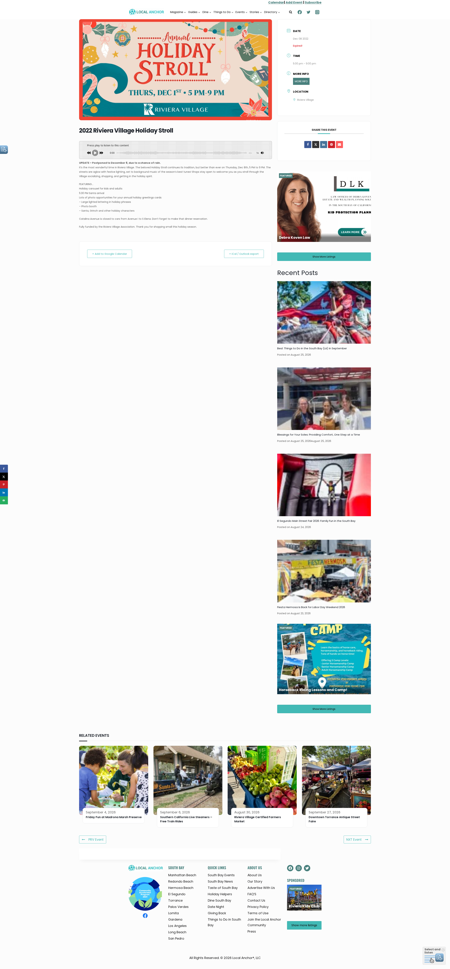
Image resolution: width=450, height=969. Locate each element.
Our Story (255, 881)
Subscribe (313, 2)
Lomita (173, 913)
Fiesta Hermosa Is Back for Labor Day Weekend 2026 (311, 607)
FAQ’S (252, 894)
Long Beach (177, 932)
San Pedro (176, 938)
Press (252, 931)
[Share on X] (4, 477)
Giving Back (217, 913)
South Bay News (220, 881)
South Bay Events (221, 875)
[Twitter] (308, 12)
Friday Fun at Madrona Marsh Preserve (114, 817)
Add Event (294, 2)
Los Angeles (177, 926)
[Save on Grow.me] (4, 508)
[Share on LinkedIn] (4, 492)
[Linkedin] (323, 144)
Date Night (216, 907)
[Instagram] (317, 12)
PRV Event (96, 839)
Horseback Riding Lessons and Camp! (313, 689)
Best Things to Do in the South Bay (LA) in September (312, 348)
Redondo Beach (180, 881)
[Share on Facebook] (307, 144)
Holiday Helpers (220, 894)
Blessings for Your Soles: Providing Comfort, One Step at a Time (318, 434)
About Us (255, 875)
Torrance (175, 900)
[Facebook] (299, 12)
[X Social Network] (315, 144)
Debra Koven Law (294, 237)
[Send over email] (4, 500)
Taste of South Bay (223, 888)
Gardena (175, 919)
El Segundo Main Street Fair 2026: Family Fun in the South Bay (316, 521)
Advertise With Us (261, 888)
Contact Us (256, 900)
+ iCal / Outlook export (244, 254)
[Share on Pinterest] (331, 144)
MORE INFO (301, 81)
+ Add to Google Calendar (109, 254)
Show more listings (324, 256)
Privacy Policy (258, 907)
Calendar (276, 2)
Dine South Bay (219, 900)
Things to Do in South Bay (224, 922)
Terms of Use (258, 913)
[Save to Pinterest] (4, 485)
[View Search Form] (290, 12)
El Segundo (176, 894)
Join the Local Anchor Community (264, 922)
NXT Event (354, 839)
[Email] (339, 144)
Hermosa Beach (180, 888)
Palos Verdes (178, 907)
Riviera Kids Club (304, 906)
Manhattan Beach (182, 875)
